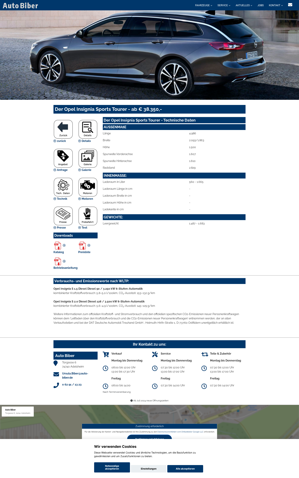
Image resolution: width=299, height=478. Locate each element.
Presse (61, 227)
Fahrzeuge (202, 5)
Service (223, 5)
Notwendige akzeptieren (112, 467)
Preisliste (84, 252)
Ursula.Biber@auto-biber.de (75, 375)
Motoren (87, 198)
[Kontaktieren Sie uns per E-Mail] (290, 4)
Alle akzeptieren (185, 468)
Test (84, 227)
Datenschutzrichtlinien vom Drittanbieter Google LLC (180, 432)
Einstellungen (148, 468)
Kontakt (274, 5)
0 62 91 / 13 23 (71, 384)
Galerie (86, 170)
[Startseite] (21, 5)
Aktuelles (243, 5)
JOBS (260, 5)
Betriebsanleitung (65, 267)
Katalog (58, 252)
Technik (61, 198)
